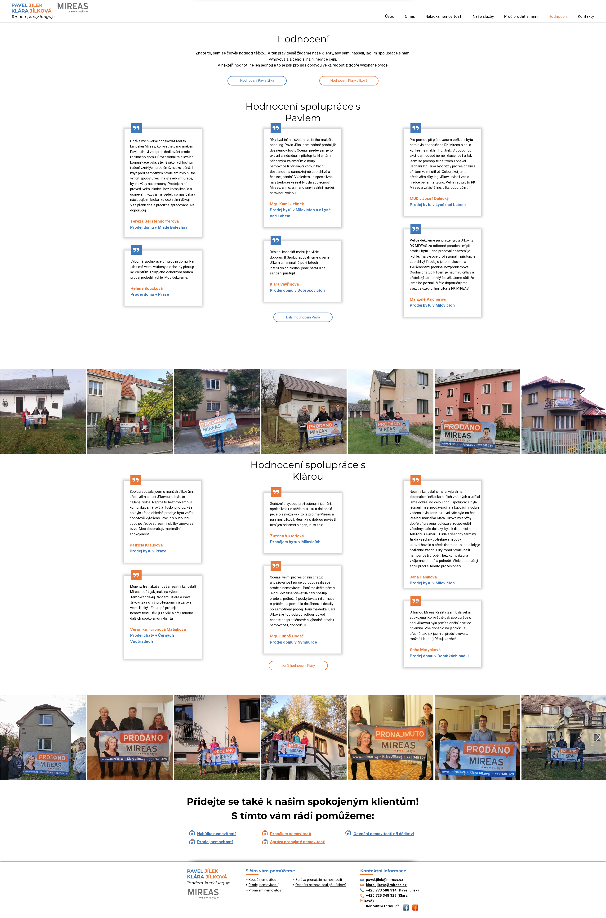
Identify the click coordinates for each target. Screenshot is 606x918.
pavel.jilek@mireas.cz (384, 880)
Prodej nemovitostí (215, 841)
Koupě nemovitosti (263, 880)
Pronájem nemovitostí (290, 833)
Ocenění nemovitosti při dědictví (383, 833)
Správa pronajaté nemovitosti (297, 841)
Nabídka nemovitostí (216, 833)
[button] (444, 16)
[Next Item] (598, 411)
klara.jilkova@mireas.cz (386, 885)
